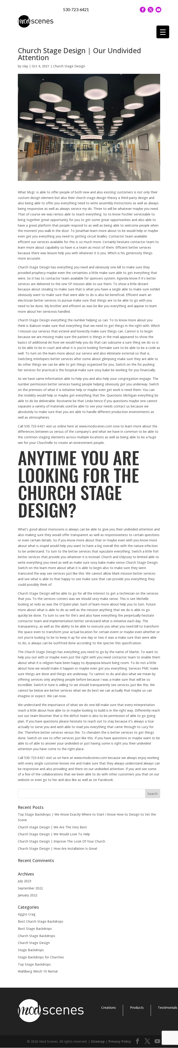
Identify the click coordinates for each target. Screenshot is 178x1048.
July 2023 (24, 881)
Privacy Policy (119, 1041)
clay (25, 66)
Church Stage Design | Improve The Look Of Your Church (61, 841)
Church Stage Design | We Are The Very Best (52, 827)
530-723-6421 (76, 9)
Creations (108, 1007)
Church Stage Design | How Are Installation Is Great (57, 848)
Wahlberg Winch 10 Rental (37, 971)
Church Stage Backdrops (36, 936)
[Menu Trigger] (162, 32)
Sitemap (98, 1041)
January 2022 (27, 895)
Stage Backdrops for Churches (41, 957)
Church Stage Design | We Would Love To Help (54, 834)
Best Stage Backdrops (35, 928)
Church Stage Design (69, 66)
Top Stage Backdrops (34, 964)
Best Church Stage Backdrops (40, 921)
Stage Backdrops (31, 950)
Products (137, 1007)
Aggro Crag (26, 914)
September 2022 (30, 888)
